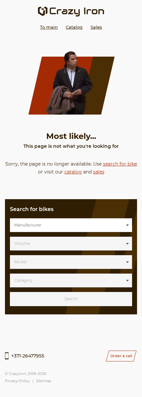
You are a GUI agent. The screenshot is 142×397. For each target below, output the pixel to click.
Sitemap (43, 381)
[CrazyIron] (71, 11)
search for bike (120, 164)
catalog (73, 172)
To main (49, 27)
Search (71, 298)
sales (98, 172)
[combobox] (71, 225)
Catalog (74, 27)
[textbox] (71, 225)
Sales (96, 27)
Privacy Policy (17, 381)
